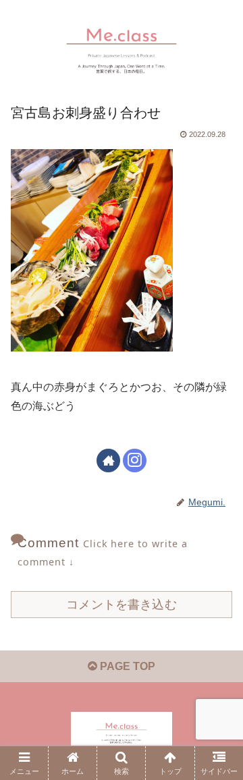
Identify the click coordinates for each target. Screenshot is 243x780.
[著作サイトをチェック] (108, 460)
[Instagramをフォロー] (134, 460)
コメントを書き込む (121, 604)
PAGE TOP (126, 666)
